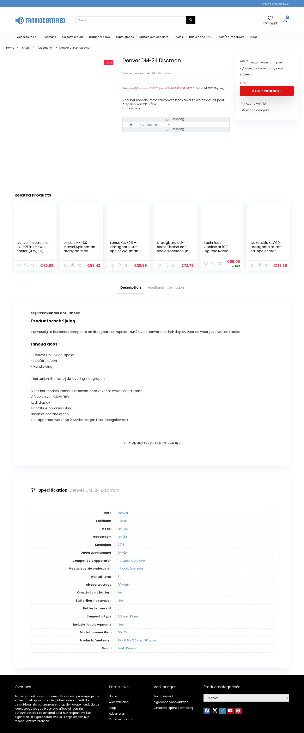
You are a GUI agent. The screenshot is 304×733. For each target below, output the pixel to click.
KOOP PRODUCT (266, 90)
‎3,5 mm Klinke (128, 616)
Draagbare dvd (99, 37)
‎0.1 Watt (123, 585)
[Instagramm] (222, 711)
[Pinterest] (238, 711)
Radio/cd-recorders (230, 37)
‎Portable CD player (132, 561)
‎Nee (121, 600)
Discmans (49, 37)
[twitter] (214, 711)
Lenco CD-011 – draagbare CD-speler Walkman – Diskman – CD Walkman (125, 251)
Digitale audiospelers (153, 37)
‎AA (120, 592)
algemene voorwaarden (171, 702)
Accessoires (25, 37)
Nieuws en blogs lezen (276, 3)
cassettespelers (73, 37)
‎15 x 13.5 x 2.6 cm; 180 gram (137, 640)
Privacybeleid (163, 696)
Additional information (166, 287)
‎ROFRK (122, 521)
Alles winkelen (119, 702)
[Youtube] (230, 711)
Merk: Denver (127, 648)
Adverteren (117, 714)
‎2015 (121, 545)
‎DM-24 (123, 529)
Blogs (253, 37)
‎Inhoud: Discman (130, 568)
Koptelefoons (125, 37)
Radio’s (179, 37)
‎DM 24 (122, 537)
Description (130, 287)
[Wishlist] (270, 18)
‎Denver (123, 513)
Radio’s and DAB (200, 37)
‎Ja (120, 608)
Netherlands (149, 124)
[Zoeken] (190, 20)
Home (10, 48)
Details (199, 88)
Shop (25, 48)
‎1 (118, 576)
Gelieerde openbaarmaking (173, 708)
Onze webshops (120, 719)
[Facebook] (206, 711)
